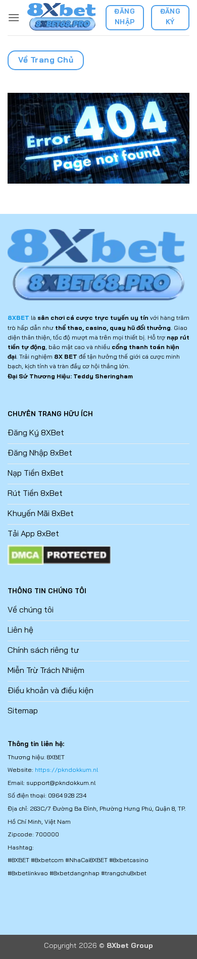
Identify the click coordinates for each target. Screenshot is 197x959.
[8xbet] (62, 17)
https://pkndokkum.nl (66, 769)
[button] (14, 17)
